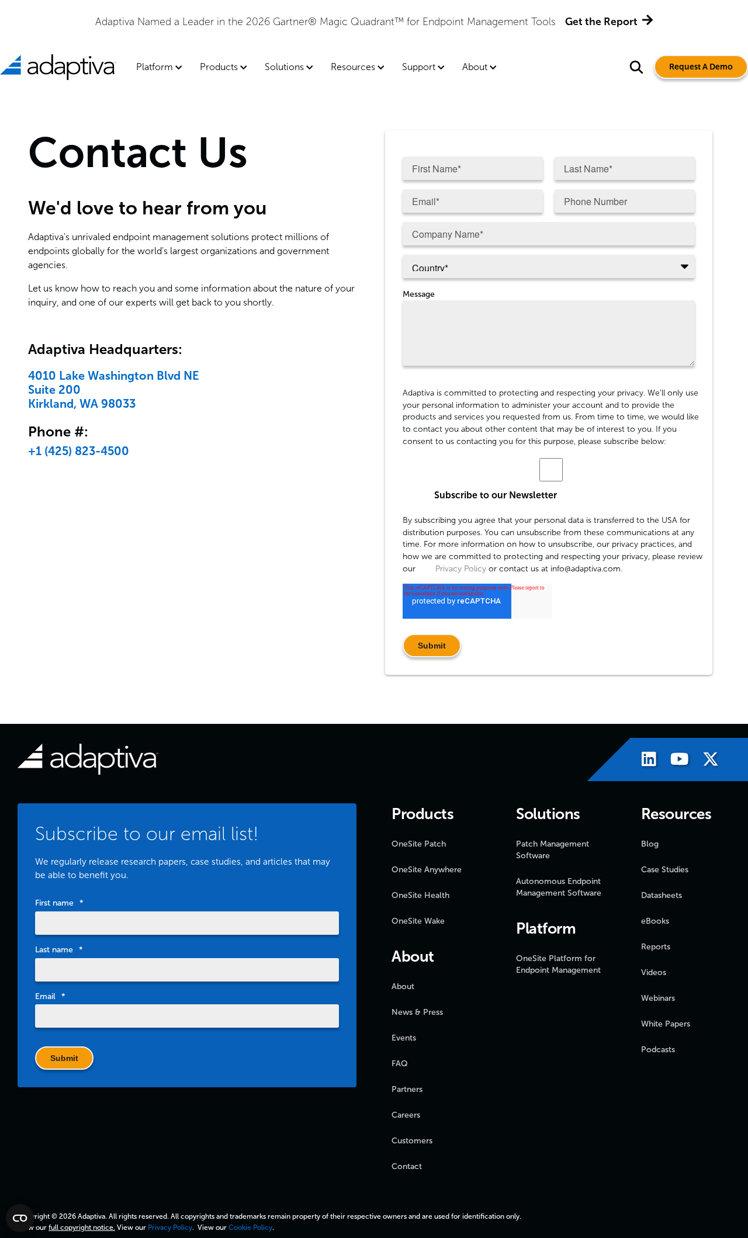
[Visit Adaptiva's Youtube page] (674, 761)
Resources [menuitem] (353, 66)
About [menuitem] (474, 66)
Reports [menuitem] (655, 947)
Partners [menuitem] (407, 1089)
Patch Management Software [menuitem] (552, 850)
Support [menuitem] (418, 66)
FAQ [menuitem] (400, 1064)
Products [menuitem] (219, 66)
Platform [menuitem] (154, 66)
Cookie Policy (250, 1227)
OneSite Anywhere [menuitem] (427, 870)
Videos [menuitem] (653, 972)
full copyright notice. (82, 1227)
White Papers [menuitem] (665, 1024)
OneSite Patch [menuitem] (419, 844)
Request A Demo (701, 67)
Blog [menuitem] (650, 844)
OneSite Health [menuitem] (420, 895)
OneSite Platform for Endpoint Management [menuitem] (558, 964)
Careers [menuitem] (406, 1115)
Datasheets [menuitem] (661, 895)
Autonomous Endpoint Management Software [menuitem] (558, 887)
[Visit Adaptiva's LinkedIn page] (643, 761)
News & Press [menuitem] (417, 1012)
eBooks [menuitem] (655, 921)
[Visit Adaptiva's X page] (705, 761)
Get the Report (601, 21)
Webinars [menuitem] (658, 998)
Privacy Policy (459, 569)
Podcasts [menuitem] (658, 1050)
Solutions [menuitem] (284, 66)
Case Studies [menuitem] (664, 870)
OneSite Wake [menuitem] (418, 921)
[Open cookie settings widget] (20, 1218)
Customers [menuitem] (412, 1141)
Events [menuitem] (404, 1038)
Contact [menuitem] (407, 1166)
